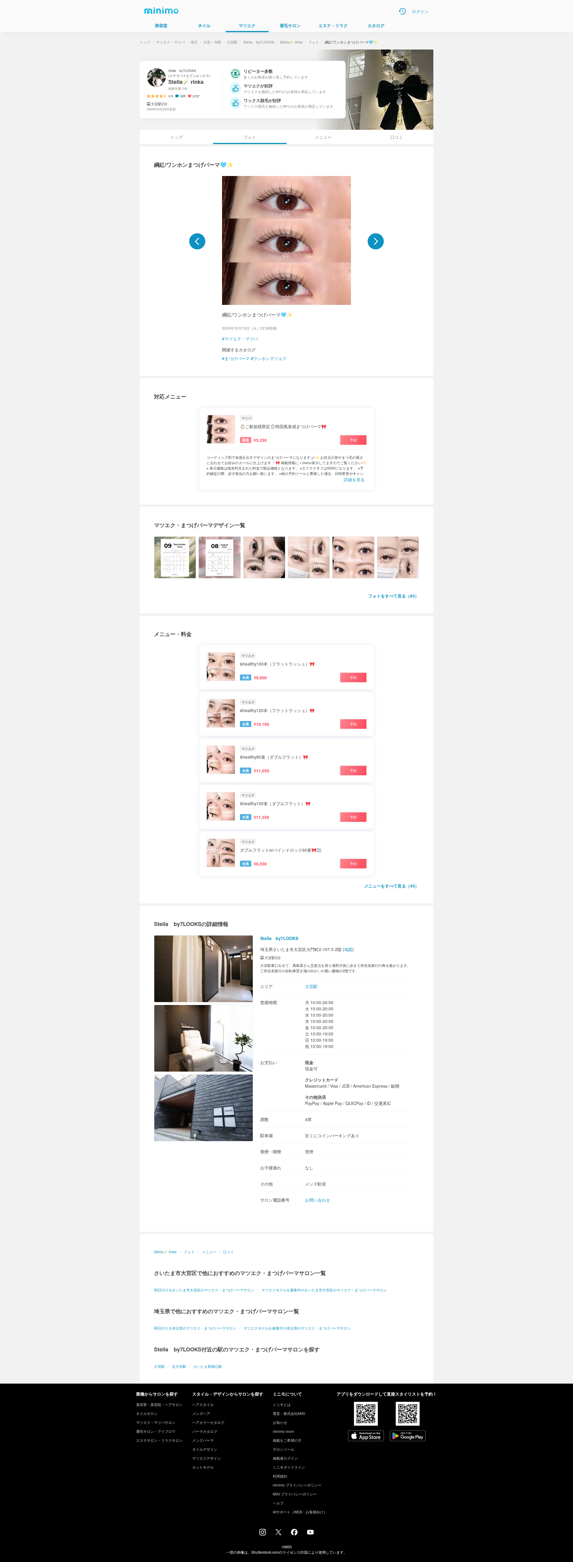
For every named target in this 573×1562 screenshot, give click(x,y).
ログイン (420, 11)
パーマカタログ (204, 1431)
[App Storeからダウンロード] (366, 1436)
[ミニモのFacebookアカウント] (294, 1534)
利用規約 (280, 1475)
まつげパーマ (236, 358)
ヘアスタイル (203, 1404)
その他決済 (315, 1097)
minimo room (283, 1431)
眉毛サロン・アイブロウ (155, 1431)
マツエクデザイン (206, 1458)
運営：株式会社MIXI (289, 1413)
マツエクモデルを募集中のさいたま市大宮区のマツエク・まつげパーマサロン (324, 1289)
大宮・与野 (212, 41)
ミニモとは (282, 1404)
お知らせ (280, 1422)
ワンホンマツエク (269, 358)
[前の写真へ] (197, 241)
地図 (348, 949)
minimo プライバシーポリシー (297, 1484)
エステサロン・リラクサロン (159, 1440)
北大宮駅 (179, 1366)
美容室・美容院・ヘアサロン (159, 1404)
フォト (313, 41)
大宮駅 (232, 41)
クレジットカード (321, 1080)
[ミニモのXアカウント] (278, 1533)
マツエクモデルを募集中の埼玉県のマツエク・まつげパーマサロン (297, 1328)
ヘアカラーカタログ (208, 1422)
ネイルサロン (147, 1413)
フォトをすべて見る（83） (393, 596)
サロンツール (283, 1449)
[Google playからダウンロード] (408, 1436)
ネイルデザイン (204, 1449)
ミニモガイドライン (289, 1467)
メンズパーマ (203, 1440)
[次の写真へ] (376, 241)
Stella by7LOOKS (258, 41)
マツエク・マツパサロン (155, 1422)
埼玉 (194, 41)
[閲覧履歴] (402, 11)
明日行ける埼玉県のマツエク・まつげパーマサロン (195, 1328)
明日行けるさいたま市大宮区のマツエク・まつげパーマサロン (204, 1289)
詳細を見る (354, 479)
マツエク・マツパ (170, 41)
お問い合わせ (317, 1200)
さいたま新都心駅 (207, 1366)
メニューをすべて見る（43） (391, 886)
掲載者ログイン (285, 1458)
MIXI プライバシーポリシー (295, 1493)
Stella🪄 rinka (291, 41)
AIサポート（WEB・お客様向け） (300, 1511)
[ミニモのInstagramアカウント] (262, 1534)
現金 (309, 1062)
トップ (145, 41)
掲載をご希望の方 (287, 1440)
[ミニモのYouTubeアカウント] (310, 1533)
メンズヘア (201, 1413)
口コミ (396, 137)
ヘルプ (278, 1502)
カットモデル (203, 1467)
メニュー (323, 137)
